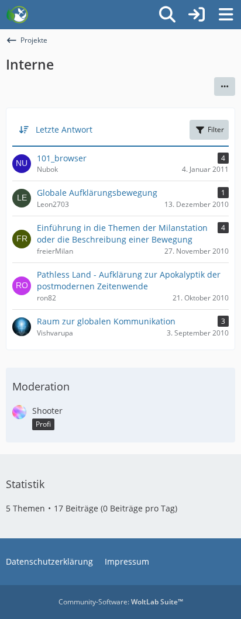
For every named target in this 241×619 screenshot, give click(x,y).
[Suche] (167, 14)
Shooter (47, 410)
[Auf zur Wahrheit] (17, 14)
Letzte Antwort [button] (64, 129)
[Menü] (225, 14)
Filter (216, 129)
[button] (224, 86)
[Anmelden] (196, 14)
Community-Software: (120, 602)
